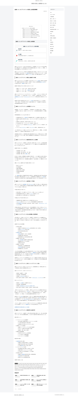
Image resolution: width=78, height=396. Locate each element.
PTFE (20, 364)
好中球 (33, 367)
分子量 (27, 367)
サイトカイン (22, 229)
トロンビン (44, 364)
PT (17, 364)
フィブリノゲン (23, 127)
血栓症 (32, 253)
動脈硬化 (34, 252)
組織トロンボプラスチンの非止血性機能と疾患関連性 (31, 34)
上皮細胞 (21, 367)
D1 (23, 363)
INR (40, 363)
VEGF (31, 364)
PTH (22, 364)
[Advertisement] (31, 18)
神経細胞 (26, 368)
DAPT (26, 363)
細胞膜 (23, 83)
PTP (24, 364)
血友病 (43, 176)
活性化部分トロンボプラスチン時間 (26, 285)
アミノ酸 (36, 364)
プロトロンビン (26, 96)
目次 (30, 26)
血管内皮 (26, 117)
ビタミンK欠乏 (25, 299)
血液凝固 (42, 368)
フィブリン (30, 74)
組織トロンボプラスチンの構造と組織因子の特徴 (30, 29)
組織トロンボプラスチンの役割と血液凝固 (28, 28)
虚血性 (19, 355)
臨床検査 (24, 184)
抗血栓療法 (18, 341)
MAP (44, 363)
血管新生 (17, 232)
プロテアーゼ (28, 228)
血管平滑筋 (20, 247)
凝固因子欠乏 (21, 203)
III (36, 363)
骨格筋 (26, 153)
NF (46, 363)
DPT (28, 363)
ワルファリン (18, 201)
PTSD (27, 364)
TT (29, 364)
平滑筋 (35, 367)
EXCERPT (31, 363)
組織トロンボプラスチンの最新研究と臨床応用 (30, 37)
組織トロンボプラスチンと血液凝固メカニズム (30, 30)
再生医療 (24, 367)
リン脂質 (27, 73)
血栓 (36, 368)
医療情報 (17, 363)
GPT (34, 363)
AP (19, 363)
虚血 (31, 368)
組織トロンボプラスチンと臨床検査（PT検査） (30, 33)
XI (33, 364)
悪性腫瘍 (21, 239)
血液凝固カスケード (18, 96)
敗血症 (41, 367)
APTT (33, 285)
